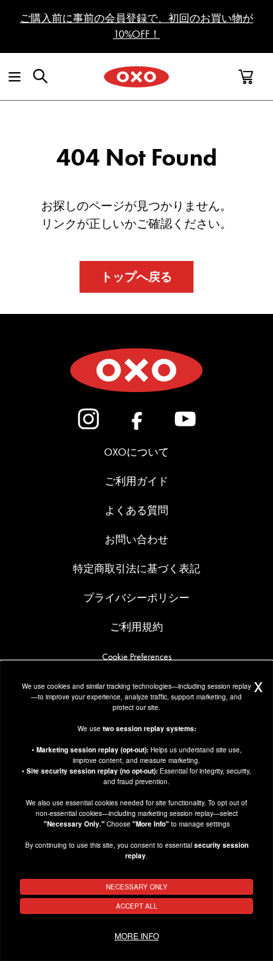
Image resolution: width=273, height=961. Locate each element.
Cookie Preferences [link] (137, 656)
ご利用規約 (136, 627)
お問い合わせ (136, 539)
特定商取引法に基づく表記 (136, 568)
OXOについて (136, 452)
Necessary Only (137, 886)
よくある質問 (136, 510)
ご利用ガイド (136, 481)
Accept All (137, 906)
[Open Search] (40, 76)
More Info (137, 936)
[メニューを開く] (14, 77)
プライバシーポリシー (136, 597)
